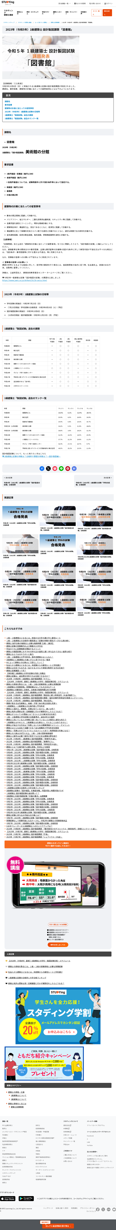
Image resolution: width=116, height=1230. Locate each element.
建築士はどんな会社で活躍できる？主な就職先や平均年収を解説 (32, 727)
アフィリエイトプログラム (96, 1125)
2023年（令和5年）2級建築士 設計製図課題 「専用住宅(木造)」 (32, 744)
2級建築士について (18, 1099)
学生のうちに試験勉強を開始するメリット (23, 648)
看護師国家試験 (41, 1179)
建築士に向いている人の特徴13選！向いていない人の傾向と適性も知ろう (36, 719)
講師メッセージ (57, 13)
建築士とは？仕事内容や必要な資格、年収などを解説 (28, 747)
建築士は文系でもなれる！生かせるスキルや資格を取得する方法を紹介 (35, 667)
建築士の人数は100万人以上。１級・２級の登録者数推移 (29, 733)
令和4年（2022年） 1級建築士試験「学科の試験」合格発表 (30, 771)
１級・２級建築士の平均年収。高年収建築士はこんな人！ (29, 657)
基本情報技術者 (41, 1163)
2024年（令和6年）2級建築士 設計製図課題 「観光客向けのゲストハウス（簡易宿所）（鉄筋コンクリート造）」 (51, 828)
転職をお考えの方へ (93, 1164)
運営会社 (66, 1125)
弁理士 (4, 1138)
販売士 (4, 1128)
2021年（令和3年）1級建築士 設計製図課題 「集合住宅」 (29, 700)
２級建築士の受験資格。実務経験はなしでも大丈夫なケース (30, 687)
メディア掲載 (67, 1138)
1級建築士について (18, 1095)
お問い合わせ (96, 3)
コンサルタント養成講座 (44, 1176)
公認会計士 (39, 1144)
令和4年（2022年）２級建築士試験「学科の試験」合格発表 (30, 768)
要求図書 (8, 104)
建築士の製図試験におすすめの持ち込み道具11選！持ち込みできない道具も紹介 (39, 651)
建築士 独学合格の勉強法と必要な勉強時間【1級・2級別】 (30, 643)
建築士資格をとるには (17, 1103)
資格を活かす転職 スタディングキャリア (100, 1167)
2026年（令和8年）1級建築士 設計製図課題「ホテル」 (28, 678)
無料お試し (107, 12)
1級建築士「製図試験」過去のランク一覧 (21, 118)
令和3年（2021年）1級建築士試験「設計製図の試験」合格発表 (32, 782)
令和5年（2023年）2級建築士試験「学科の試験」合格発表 (30, 755)
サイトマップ (91, 1211)
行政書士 (39, 1135)
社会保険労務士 (7, 1144)
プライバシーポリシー (88, 1208)
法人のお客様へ (92, 1152)
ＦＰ (3, 1151)
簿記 (37, 1147)
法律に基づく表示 (62, 1208)
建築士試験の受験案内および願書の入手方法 (24, 646)
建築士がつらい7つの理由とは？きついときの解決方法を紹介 (31, 714)
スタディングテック (8, 1173)
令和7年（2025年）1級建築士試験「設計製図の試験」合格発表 (32, 823)
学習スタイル (45, 13)
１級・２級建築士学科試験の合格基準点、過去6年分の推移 (30, 717)
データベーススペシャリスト (45, 1170)
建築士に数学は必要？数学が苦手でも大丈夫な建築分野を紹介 (31, 736)
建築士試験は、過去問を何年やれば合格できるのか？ (28, 676)
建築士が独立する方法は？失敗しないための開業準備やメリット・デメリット (38, 725)
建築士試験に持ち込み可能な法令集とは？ (23, 815)
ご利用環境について (70, 1158)
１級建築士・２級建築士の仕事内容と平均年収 (25, 706)
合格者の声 (84, 13)
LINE (88, 1142)
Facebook (90, 1136)
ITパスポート (40, 1160)
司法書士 (5, 1135)
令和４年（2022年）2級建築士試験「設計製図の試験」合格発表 (32, 749)
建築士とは (20, 13)
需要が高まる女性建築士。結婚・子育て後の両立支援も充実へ (31, 703)
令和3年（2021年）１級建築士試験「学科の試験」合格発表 (30, 760)
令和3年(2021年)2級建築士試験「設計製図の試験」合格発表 (31, 763)
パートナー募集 (92, 1121)
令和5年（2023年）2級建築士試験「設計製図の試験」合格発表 (32, 779)
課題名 (7, 101)
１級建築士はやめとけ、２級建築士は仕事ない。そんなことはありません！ (37, 722)
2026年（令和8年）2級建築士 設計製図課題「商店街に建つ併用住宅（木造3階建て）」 (41, 695)
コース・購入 (96, 12)
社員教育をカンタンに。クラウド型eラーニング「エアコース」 (100, 1160)
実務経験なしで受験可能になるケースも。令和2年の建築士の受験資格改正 (36, 820)
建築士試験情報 (17, 1106)
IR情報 (65, 1128)
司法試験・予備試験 (42, 1132)
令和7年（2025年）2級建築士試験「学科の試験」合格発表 (30, 801)
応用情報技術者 (7, 1167)
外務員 (38, 1151)
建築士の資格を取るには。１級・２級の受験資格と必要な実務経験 (33, 684)
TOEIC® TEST (6, 1176)
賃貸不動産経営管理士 (43, 1157)
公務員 (38, 1173)
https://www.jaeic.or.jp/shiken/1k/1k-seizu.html (24, 280)
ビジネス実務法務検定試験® (45, 1138)
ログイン (109, 3)
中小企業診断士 (7, 1125)
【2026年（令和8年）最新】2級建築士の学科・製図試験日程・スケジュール (37, 692)
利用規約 (74, 1208)
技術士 (38, 1125)
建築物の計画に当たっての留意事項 (19, 108)
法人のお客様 (81, 3)
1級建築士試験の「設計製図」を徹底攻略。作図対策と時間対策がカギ (35, 790)
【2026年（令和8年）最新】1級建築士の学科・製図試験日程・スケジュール (37, 681)
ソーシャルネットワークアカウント (99, 1132)
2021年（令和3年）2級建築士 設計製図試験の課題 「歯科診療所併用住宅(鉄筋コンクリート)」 (45, 697)
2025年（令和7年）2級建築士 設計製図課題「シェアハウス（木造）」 (34, 837)
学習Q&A (66, 1144)
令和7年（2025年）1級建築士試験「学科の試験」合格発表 (30, 798)
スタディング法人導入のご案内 (97, 1156)
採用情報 (66, 1132)
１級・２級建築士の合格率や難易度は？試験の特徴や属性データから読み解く (38, 640)
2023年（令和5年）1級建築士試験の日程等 (22, 111)
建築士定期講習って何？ (16, 670)
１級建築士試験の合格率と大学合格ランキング (25, 787)
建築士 (4, 1160)
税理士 (4, 1147)
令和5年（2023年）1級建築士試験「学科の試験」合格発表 (30, 757)
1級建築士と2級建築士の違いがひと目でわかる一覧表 (28, 659)
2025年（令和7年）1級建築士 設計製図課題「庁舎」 (27, 834)
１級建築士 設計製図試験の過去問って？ (22, 793)
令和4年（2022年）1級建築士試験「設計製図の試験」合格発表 (32, 752)
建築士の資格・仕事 (16, 1092)
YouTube (90, 1145)
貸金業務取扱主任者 (9, 1154)
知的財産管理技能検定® (10, 1141)
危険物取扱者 (40, 1128)
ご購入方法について (70, 1155)
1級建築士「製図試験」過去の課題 (19, 115)
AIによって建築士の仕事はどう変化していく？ (25, 662)
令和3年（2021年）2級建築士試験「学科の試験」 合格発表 (30, 774)
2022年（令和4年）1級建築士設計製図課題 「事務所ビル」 (30, 741)
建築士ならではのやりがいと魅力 (20, 654)
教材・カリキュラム (32, 13)
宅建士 (38, 1154)
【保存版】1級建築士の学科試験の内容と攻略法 (25, 673)
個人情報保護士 (41, 1141)
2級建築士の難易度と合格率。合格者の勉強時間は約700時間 (31, 689)
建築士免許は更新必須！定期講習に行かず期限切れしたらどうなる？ (34, 711)
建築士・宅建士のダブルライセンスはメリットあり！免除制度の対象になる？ (38, 730)
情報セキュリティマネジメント (12, 1163)
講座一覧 (5, 1121)
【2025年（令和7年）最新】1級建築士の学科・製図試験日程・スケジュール (37, 831)
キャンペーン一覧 (69, 1141)
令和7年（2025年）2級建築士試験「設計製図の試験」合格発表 (32, 817)
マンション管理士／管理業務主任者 (14, 1157)
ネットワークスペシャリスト (11, 1170)
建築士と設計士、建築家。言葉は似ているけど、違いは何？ (30, 708)
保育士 (4, 1182)
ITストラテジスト (41, 1167)
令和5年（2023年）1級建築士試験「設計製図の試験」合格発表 (32, 766)
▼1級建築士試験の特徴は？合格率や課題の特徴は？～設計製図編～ (31, 456)
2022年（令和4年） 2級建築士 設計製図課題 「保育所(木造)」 (31, 738)
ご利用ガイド (67, 1151)
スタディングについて (70, 1121)
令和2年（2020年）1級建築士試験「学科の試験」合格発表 (30, 777)
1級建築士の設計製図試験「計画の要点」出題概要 (26, 796)
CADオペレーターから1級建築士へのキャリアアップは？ (29, 826)
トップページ (48, 1208)
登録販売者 (6, 1179)
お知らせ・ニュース (70, 1135)
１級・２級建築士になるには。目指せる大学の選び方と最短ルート (33, 637)
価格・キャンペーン (71, 13)
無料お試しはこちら (58, 945)
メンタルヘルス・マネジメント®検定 (14, 1132)
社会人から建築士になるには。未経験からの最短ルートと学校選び (33, 665)
